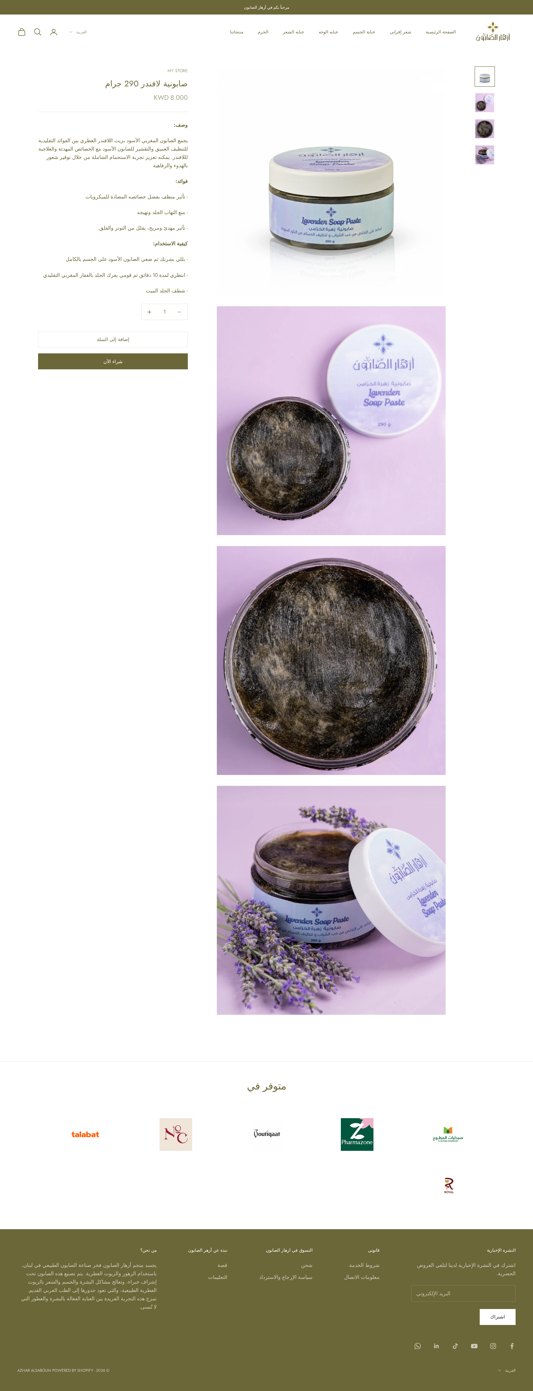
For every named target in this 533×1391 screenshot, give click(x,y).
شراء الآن (113, 361)
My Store (178, 70)
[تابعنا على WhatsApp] (417, 1346)
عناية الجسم (364, 32)
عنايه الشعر (293, 32)
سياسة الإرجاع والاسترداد (286, 1277)
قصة (222, 1265)
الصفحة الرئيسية (441, 32)
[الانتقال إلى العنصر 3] (485, 129)
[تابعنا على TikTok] (455, 1346)
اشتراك (497, 1316)
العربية (81, 32)
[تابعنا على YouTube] (474, 1346)
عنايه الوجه (328, 32)
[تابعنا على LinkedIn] (436, 1346)
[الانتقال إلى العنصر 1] (485, 76)
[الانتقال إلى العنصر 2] (485, 103)
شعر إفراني (400, 32)
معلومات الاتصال (362, 1277)
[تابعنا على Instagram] (493, 1346)
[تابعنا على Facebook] (512, 1346)
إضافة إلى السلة (113, 339)
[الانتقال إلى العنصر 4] (485, 155)
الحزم (263, 32)
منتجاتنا (236, 32)
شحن (307, 1265)
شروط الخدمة (364, 1265)
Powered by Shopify (72, 1370)
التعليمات (217, 1277)
